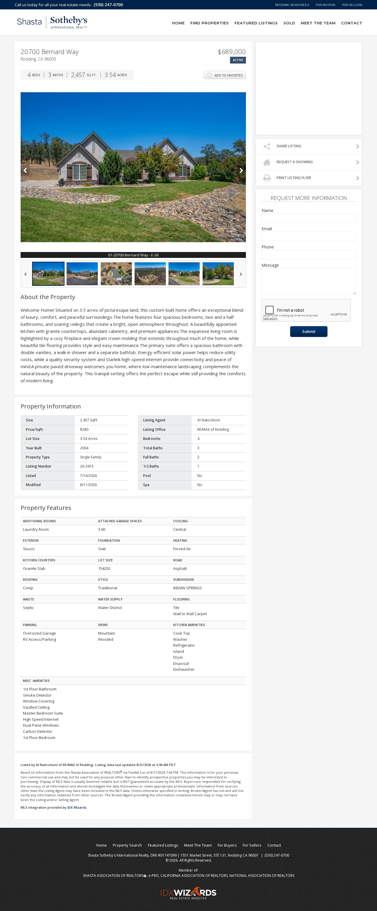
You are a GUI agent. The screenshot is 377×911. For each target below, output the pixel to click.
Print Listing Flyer (294, 177)
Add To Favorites (229, 75)
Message (270, 265)
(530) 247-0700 (108, 4)
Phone (268, 247)
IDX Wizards (77, 807)
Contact (351, 23)
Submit (308, 331)
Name (267, 210)
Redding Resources (292, 5)
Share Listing (289, 146)
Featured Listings (256, 23)
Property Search (127, 845)
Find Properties (209, 23)
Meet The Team (318, 23)
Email (267, 228)
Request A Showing (295, 161)
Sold (289, 23)
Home (178, 23)
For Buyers (325, 5)
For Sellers (352, 5)
